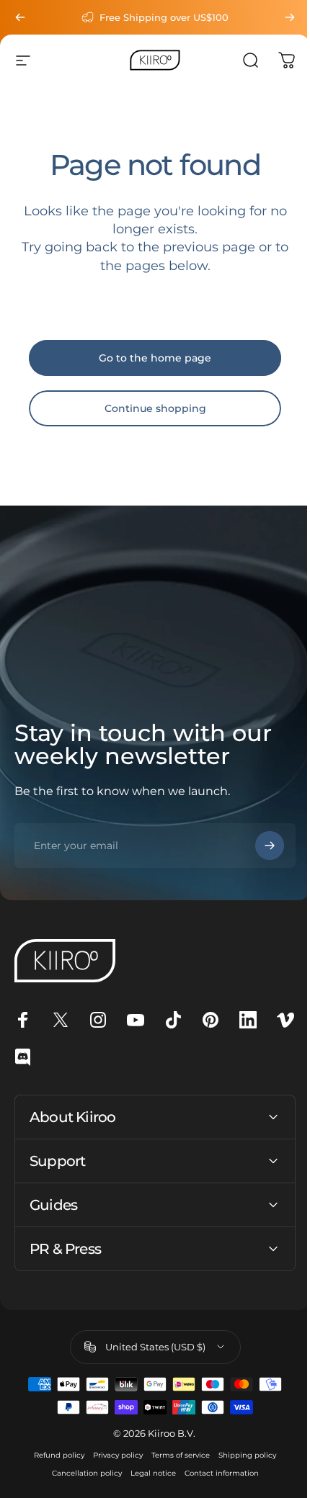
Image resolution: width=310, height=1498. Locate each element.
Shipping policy (242, 1455)
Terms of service (175, 1455)
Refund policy (54, 1455)
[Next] (290, 17)
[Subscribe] (269, 845)
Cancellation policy (81, 1473)
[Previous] (20, 17)
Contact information (216, 1473)
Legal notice (147, 1473)
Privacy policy (113, 1455)
